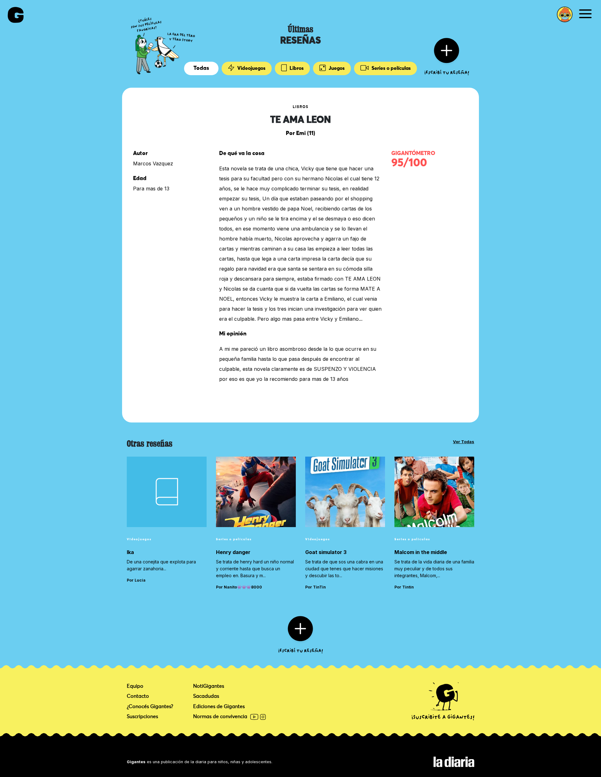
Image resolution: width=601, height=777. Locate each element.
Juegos (336, 68)
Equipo (135, 686)
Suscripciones (142, 716)
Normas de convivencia (220, 716)
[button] (565, 14)
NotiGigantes (208, 686)
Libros (296, 68)
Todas (201, 68)
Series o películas (390, 68)
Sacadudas (206, 696)
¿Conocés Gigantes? (150, 706)
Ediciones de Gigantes (219, 706)
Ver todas (463, 441)
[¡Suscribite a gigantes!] (443, 701)
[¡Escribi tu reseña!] (446, 56)
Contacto (138, 696)
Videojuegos (250, 68)
